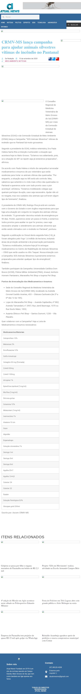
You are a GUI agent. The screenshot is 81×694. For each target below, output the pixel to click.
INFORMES (4, 27)
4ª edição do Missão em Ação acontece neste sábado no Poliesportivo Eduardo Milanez (17, 603)
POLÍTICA (18, 22)
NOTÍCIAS (10, 22)
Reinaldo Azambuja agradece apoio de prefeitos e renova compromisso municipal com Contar (60, 638)
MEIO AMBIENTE (11, 61)
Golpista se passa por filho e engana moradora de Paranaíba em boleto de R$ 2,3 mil (19, 568)
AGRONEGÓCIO (52, 22)
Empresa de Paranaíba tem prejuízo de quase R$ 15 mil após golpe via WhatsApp (19, 636)
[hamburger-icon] (77, 17)
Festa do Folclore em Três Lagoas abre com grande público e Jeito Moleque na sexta (60, 602)
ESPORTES (26, 22)
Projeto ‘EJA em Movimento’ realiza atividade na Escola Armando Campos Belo (60, 567)
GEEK (33, 22)
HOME (3, 22)
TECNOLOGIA (41, 22)
